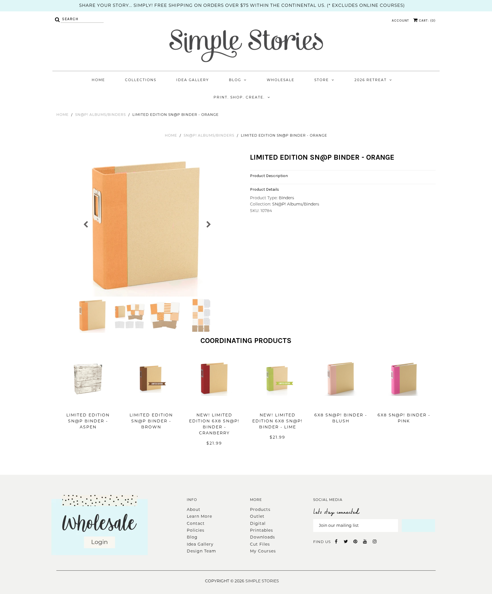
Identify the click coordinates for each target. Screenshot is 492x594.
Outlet (257, 516)
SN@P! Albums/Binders (100, 114)
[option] (147, 225)
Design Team (201, 551)
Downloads (262, 537)
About (193, 509)
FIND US (322, 541)
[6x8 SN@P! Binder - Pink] (404, 404)
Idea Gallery (192, 80)
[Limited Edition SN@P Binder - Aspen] (88, 404)
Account (400, 20)
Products (260, 509)
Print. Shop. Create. (239, 97)
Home (98, 80)
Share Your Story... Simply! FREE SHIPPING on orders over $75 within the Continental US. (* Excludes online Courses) (242, 5)
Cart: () (427, 20)
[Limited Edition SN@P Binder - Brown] (151, 404)
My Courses (263, 551)
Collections (140, 80)
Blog (235, 80)
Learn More (199, 516)
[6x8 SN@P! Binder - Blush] (340, 404)
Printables (261, 530)
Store (321, 80)
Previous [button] (86, 224)
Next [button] (208, 224)
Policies (195, 530)
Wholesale (280, 80)
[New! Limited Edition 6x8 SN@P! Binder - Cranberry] (214, 404)
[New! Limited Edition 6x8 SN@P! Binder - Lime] (277, 404)
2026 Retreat (370, 80)
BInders (286, 197)
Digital (258, 523)
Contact (196, 523)
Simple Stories (262, 580)
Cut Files (260, 544)
